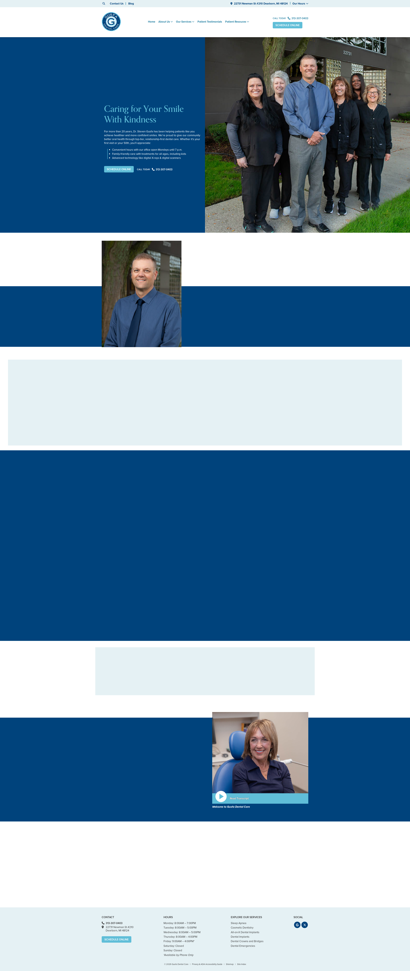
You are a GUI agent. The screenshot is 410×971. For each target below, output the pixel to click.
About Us (164, 21)
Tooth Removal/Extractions (288, 674)
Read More (204, 352)
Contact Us (116, 4)
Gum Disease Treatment (163, 684)
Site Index (241, 964)
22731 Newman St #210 (261, 4)
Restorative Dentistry (192, 611)
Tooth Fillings (198, 689)
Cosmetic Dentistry (160, 699)
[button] (297, 925)
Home (151, 22)
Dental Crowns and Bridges (206, 694)
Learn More (110, 640)
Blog (131, 4)
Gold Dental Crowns (243, 674)
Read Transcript (239, 798)
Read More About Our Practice (125, 821)
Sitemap (230, 964)
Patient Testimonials (209, 22)
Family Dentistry (115, 611)
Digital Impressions (242, 679)
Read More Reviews (205, 457)
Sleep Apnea (280, 687)
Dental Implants (263, 611)
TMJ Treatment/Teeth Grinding (285, 680)
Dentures (195, 699)
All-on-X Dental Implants (245, 689)
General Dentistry (159, 674)
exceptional (186, 777)
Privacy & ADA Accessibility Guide (207, 964)
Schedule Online (287, 25)
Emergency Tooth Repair (246, 699)
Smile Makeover (200, 674)
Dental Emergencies (243, 694)
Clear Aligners (198, 679)
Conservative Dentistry (162, 689)
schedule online (111, 814)
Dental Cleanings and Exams (166, 679)
